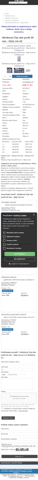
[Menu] (15, 1)
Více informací (23, 411)
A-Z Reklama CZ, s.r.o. (15, 476)
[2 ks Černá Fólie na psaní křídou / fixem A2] (19, 317)
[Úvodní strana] (23, 1)
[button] (19, 264)
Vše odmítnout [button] (19, 259)
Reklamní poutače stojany (26, 474)
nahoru (34, 476)
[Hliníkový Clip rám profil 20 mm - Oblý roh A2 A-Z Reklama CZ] (19, 49)
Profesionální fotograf (9, 474)
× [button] (34, 215)
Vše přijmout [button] (19, 254)
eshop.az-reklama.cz (16, 469)
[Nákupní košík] (17, 1)
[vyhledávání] (19, 1)
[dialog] (19, 239)
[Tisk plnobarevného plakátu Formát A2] (18, 205)
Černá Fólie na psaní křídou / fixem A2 (14, 314)
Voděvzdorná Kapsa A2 (9, 277)
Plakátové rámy (5, 155)
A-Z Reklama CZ (28, 82)
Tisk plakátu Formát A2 (9, 202)
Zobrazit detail (7, 290)
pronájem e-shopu (26, 471)
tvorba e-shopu (14, 471)
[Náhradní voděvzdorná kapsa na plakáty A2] (19, 280)
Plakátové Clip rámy (17, 155)
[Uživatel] (20, 1)
